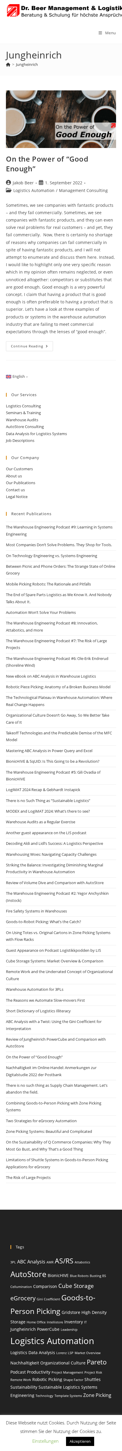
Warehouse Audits (22, 419)
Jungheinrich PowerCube (35, 1329)
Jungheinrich (27, 64)
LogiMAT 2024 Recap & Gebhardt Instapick (43, 789)
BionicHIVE (58, 1275)
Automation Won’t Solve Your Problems (41, 612)
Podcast (18, 1372)
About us (14, 476)
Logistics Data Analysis (32, 1352)
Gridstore (71, 1312)
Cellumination (21, 1287)
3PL (13, 1262)
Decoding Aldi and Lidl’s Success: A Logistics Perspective (54, 843)
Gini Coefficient (48, 1299)
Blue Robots (79, 1276)
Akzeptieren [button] (80, 1441)
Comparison (45, 1286)
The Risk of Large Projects (28, 1177)
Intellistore (55, 1322)
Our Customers (19, 468)
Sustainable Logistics (59, 1387)
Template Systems (68, 1396)
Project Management (67, 1372)
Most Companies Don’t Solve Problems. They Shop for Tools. (59, 544)
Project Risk (93, 1372)
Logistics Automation (33, 190)
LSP (70, 1353)
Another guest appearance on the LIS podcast (46, 832)
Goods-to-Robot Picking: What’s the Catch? (43, 921)
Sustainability (23, 1387)
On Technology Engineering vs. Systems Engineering (51, 555)
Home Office (36, 1322)
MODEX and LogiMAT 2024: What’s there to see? (48, 811)
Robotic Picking (47, 1379)
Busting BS (98, 1276)
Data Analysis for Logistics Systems (36, 433)
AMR (50, 1262)
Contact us (15, 489)
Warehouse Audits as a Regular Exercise (40, 821)
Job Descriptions (20, 440)
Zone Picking (97, 1395)
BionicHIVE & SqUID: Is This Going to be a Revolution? (52, 761)
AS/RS (64, 1260)
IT (85, 1322)
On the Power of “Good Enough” (34, 1057)
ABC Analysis (31, 1261)
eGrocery (23, 1298)
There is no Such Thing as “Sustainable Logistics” (48, 800)
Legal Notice (17, 496)
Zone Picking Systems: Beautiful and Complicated (49, 1131)
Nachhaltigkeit (24, 1363)
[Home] (8, 64)
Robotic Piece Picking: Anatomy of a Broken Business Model (58, 686)
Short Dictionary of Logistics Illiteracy (38, 1011)
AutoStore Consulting (25, 426)
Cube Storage (76, 1285)
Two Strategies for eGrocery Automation (41, 1120)
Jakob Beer (23, 183)
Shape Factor (73, 1380)
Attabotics (82, 1262)
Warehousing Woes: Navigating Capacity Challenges (51, 854)
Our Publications (20, 482)
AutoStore (28, 1274)
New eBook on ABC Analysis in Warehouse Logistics (51, 676)
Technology (44, 1396)
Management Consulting (83, 190)
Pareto (97, 1362)
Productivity (38, 1372)
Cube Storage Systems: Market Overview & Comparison (54, 961)
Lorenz (61, 1353)
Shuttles (92, 1379)
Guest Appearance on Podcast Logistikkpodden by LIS (53, 950)
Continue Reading (32, 347)
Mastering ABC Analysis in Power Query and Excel (49, 750)
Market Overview (88, 1353)
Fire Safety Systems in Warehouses (36, 911)
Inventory (73, 1322)
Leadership (69, 1330)
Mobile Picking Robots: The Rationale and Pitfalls (48, 584)
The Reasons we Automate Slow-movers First (45, 1000)
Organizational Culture (63, 1363)
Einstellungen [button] (45, 1441)
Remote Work (20, 1380)
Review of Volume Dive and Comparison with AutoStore (55, 882)
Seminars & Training (23, 412)
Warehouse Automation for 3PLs (34, 989)
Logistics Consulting (23, 406)
